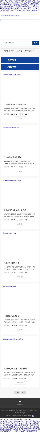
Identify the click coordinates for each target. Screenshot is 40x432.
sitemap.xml (27, 415)
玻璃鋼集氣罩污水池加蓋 (13, 157)
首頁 (12, 51)
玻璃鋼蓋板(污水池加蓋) (31, 51)
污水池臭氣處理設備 (11, 316)
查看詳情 (20, 118)
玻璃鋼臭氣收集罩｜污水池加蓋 (15, 369)
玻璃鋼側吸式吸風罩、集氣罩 (15, 210)
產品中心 (19, 51)
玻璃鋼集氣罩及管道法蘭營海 (15, 104)
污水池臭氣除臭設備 (11, 263)
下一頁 (17, 392)
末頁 (23, 392)
